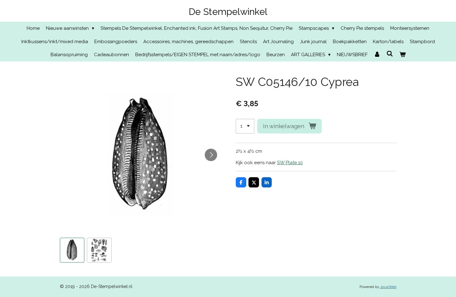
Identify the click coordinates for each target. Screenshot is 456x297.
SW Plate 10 (290, 162)
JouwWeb (388, 287)
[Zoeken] (389, 54)
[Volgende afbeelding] (211, 155)
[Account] (377, 54)
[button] (72, 250)
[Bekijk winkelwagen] (402, 54)
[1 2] (245, 126)
